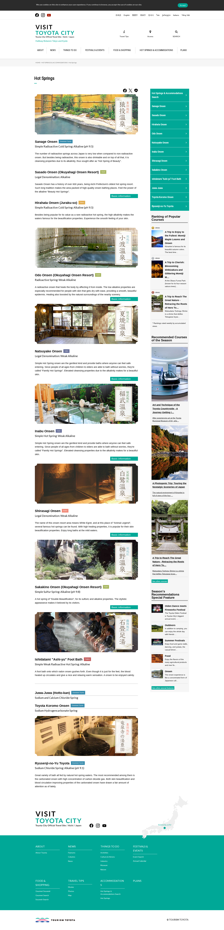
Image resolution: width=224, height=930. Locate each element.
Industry (103, 861)
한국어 (151, 15)
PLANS (137, 880)
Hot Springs (105, 898)
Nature (103, 869)
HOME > (38, 63)
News (70, 861)
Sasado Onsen (159, 115)
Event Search (138, 857)
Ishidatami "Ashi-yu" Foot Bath (166, 178)
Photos (71, 891)
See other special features (163, 688)
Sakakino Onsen (159, 169)
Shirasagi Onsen (159, 160)
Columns (71, 857)
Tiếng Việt (186, 15)
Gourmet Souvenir (43, 891)
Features (71, 853)
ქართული (166, 15)
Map (70, 895)
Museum (103, 865)
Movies (71, 887)
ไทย (157, 15)
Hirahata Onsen (159, 124)
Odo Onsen (157, 133)
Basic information (121, 196)
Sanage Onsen (159, 106)
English (127, 15)
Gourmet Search (42, 895)
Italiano (176, 15)
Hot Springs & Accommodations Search (167, 95)
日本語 (118, 15)
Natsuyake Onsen (160, 142)
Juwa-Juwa (157, 187)
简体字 (143, 15)
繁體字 (135, 15)
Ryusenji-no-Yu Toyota (162, 206)
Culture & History (107, 857)
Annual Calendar (139, 861)
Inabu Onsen (158, 151)
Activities (104, 853)
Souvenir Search (42, 899)
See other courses (159, 581)
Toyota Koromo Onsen (162, 197)
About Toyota (41, 853)
